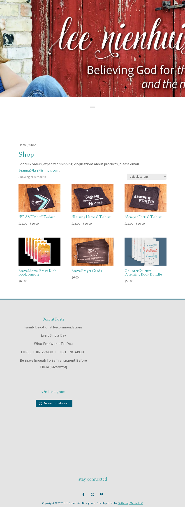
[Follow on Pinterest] (101, 494)
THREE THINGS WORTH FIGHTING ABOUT (53, 352)
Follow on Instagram (56, 403)
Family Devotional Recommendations (53, 327)
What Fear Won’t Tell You (53, 343)
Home (22, 145)
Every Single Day (53, 335)
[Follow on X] (92, 494)
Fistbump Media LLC (130, 503)
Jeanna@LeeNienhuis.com (38, 170)
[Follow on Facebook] (83, 494)
